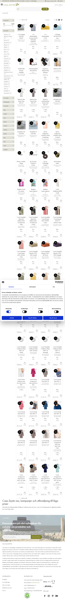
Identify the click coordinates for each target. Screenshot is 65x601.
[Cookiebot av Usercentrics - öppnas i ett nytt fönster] (56, 282)
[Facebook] (44, 597)
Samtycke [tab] (11, 286)
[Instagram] (48, 597)
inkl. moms (60, 1)
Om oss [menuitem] (4, 590)
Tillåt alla (53, 318)
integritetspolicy (22, 540)
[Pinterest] (52, 597)
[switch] (24, 311)
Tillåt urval (32, 318)
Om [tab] (54, 286)
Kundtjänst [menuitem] (4, 579)
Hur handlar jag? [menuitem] (6, 582)
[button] (2, 4)
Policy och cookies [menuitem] (6, 585)
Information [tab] (32, 286)
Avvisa (12, 318)
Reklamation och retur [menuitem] (7, 588)
